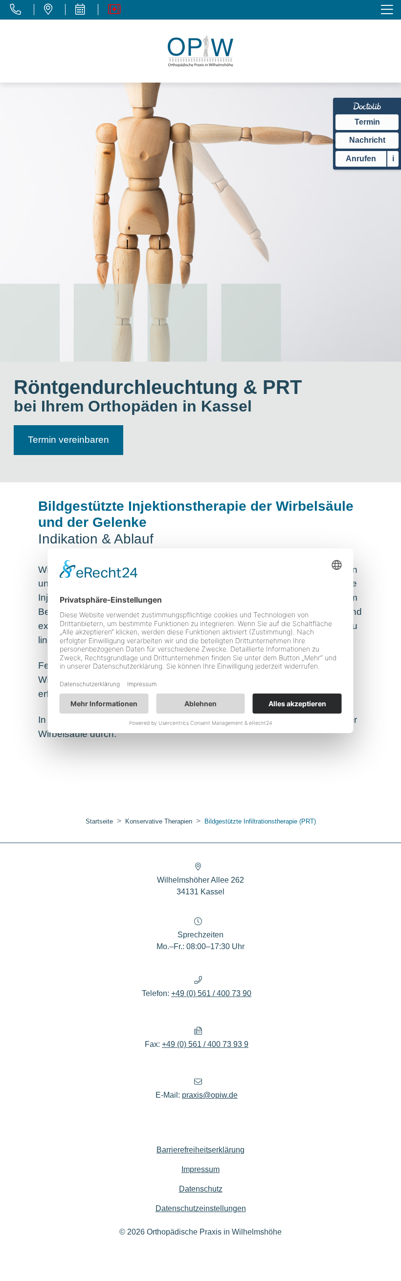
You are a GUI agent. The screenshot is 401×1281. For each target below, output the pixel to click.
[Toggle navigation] (388, 10)
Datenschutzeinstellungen (201, 1208)
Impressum (200, 1169)
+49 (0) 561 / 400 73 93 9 (205, 1044)
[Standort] (48, 9)
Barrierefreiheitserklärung (200, 1150)
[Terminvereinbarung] (80, 9)
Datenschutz (201, 1189)
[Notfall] (114, 9)
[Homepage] (200, 51)
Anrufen (361, 158)
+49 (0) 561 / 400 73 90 (211, 993)
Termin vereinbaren (68, 439)
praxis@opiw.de (210, 1095)
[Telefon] (15, 9)
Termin (367, 122)
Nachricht (367, 140)
